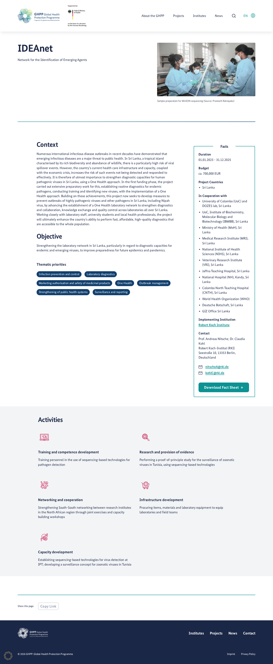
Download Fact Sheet (221, 387)
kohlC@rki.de (214, 373)
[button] (8, 656)
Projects (178, 16)
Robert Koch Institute (214, 325)
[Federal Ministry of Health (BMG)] (77, 16)
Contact (249, 633)
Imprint (231, 653)
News (219, 16)
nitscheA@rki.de (217, 367)
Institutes (199, 16)
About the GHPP (153, 16)
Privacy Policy (248, 653)
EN (245, 16)
